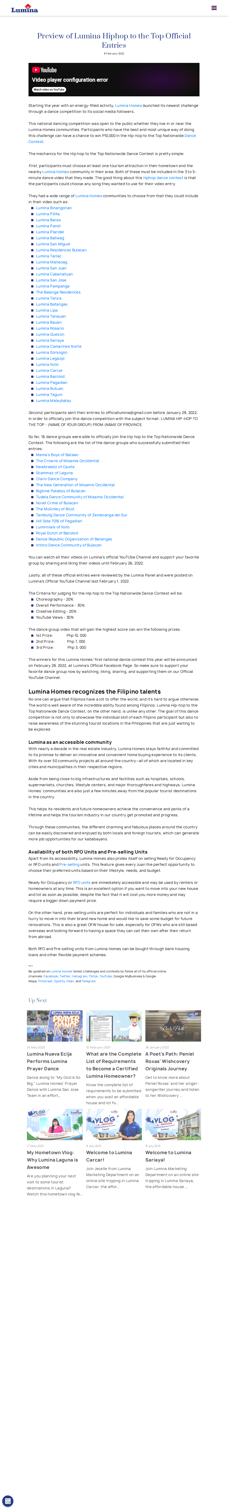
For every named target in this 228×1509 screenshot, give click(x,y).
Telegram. (89, 981)
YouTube (106, 976)
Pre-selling (69, 864)
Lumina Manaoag (51, 262)
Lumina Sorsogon (52, 352)
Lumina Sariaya (50, 340)
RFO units (81, 882)
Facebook (51, 976)
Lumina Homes (128, 105)
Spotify (59, 981)
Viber (70, 981)
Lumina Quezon (50, 334)
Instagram (79, 976)
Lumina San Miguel (53, 244)
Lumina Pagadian (51, 382)
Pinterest (45, 981)
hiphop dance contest (163, 177)
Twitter (65, 976)
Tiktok (93, 976)
